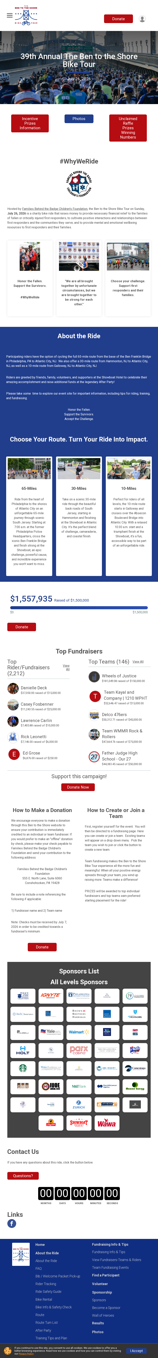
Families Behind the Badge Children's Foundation (54, 209)
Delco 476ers (114, 714)
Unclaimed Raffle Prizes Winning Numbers (128, 127)
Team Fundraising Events (110, 1268)
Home (40, 1245)
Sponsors (99, 1300)
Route (39, 1315)
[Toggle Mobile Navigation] (9, 15)
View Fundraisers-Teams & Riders (116, 1260)
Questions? (23, 1176)
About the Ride (46, 1261)
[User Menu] (142, 18)
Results (98, 1323)
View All (66, 667)
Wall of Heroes (103, 1315)
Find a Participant (105, 1275)
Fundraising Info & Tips (108, 1252)
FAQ (38, 1268)
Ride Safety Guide (48, 1292)
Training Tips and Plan (51, 1338)
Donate (118, 19)
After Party (43, 1330)
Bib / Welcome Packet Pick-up (57, 1276)
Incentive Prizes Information (30, 123)
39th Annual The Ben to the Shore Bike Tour (79, 60)
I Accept (136, 1351)
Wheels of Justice (119, 676)
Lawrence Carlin (36, 720)
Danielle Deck (34, 687)
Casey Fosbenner (37, 704)
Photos (78, 118)
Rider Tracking (45, 1284)
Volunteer (100, 1284)
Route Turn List (46, 1323)
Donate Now (78, 787)
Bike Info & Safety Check (53, 1307)
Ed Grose (31, 753)
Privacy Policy (26, 1353)
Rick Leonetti (33, 736)
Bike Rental (43, 1299)
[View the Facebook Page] (11, 1223)
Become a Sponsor (106, 1308)
